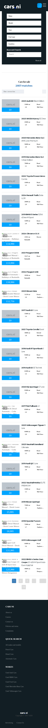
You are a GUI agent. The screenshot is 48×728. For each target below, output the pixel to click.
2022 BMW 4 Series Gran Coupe (33, 562)
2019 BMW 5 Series (31, 216)
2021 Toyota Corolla (32, 329)
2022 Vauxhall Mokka (33, 484)
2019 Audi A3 (31, 367)
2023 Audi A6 (32, 101)
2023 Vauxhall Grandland (32, 445)
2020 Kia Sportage (32, 387)
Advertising (9, 723)
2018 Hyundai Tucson (30, 521)
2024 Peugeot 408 (29, 272)
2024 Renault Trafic (32, 196)
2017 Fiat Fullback (30, 406)
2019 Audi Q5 (29, 463)
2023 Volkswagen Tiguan (33, 426)
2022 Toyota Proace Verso (33, 177)
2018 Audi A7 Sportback (32, 350)
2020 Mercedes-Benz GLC (32, 139)
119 (24, 587)
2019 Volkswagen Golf (31, 540)
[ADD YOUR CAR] (39, 5)
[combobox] (24, 16)
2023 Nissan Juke (29, 291)
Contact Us (20, 723)
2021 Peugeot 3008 (30, 253)
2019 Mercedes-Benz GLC (32, 158)
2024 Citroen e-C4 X (30, 233)
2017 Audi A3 (29, 310)
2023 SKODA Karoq (33, 118)
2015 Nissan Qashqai (30, 502)
